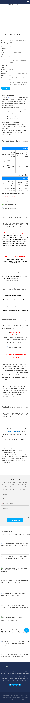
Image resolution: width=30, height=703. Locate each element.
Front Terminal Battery (19, 534)
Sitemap (13, 700)
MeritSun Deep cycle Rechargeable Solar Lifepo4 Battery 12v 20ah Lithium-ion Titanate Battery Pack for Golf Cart (14, 582)
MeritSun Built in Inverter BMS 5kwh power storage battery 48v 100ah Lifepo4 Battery (15, 607)
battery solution (11, 97)
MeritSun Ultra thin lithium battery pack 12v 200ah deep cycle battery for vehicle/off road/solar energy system (14, 557)
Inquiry (5, 88)
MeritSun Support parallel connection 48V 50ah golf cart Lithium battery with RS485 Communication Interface (15, 656)
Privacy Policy (21, 700)
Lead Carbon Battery (7, 534)
